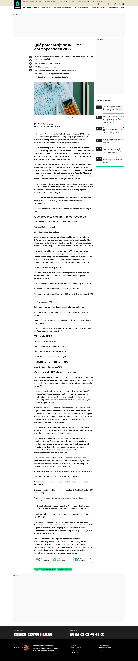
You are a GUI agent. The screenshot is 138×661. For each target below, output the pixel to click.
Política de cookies (75, 647)
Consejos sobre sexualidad (62, 7)
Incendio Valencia (71, 1)
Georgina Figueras (40, 123)
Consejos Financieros (64, 569)
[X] (30, 58)
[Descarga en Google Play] (20, 636)
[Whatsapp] (82, 636)
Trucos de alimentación (97, 7)
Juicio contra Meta (44, 1)
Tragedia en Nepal (33, 1)
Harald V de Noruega (82, 1)
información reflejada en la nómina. (64, 179)
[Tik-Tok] (97, 636)
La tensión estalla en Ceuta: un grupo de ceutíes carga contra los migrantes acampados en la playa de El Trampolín (112, 109)
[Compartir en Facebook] (30, 61)
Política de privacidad (104, 645)
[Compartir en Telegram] (30, 67)
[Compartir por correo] (30, 71)
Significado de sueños (81, 7)
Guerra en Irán (54, 1)
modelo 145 (84, 240)
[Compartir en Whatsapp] (30, 64)
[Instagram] (92, 636)
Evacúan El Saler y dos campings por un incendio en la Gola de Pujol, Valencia (113, 141)
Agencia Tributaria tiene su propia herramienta (55, 528)
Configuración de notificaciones (107, 650)
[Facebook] (77, 636)
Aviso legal (73, 645)
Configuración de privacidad (78, 650)
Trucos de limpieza (45, 7)
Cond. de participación (104, 647)
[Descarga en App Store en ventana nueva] (33, 636)
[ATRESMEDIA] (22, 648)
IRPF (37, 569)
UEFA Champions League (95, 1)
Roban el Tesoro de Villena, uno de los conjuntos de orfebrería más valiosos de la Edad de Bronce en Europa (113, 160)
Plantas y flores (113, 7)
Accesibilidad (74, 652)
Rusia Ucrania (62, 1)
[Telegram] (87, 636)
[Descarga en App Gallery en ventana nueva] (46, 636)
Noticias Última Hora (48, 569)
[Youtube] (102, 636)
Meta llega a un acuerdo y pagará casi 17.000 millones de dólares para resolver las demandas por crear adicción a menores (113, 150)
